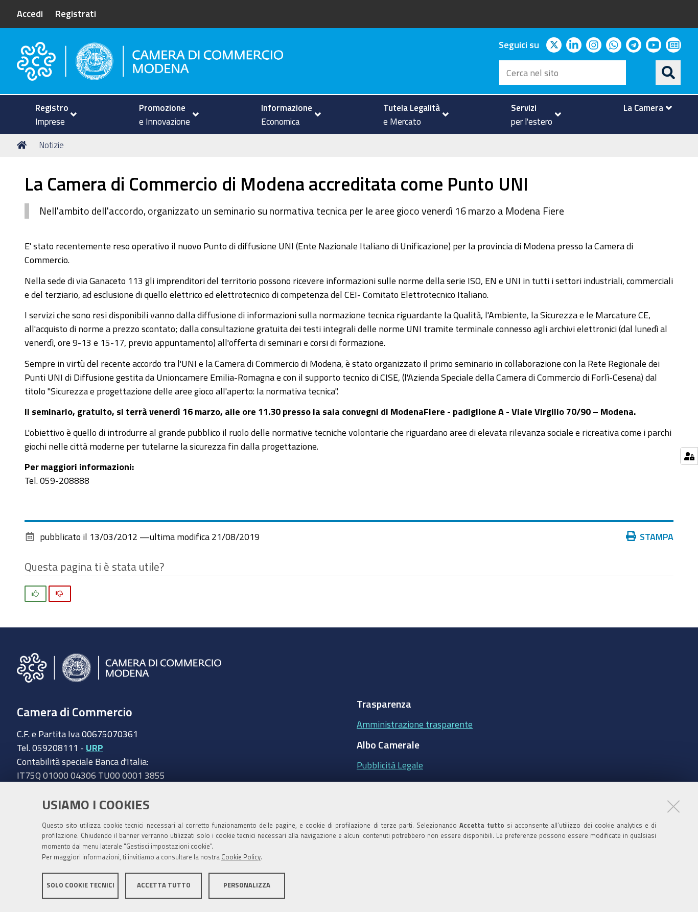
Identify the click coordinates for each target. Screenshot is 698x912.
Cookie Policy (241, 857)
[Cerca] (668, 72)
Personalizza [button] (246, 885)
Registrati (75, 13)
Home (23, 145)
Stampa (656, 536)
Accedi (30, 13)
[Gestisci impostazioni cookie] (689, 456)
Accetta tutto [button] (164, 885)
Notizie (51, 145)
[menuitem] (52, 114)
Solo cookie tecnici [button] (80, 885)
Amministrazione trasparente (415, 724)
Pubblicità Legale (390, 764)
